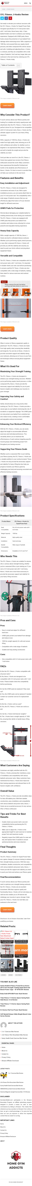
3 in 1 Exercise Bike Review (10, 1031)
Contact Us (5, 1054)
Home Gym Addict (18, 1182)
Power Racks (10, 9)
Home (3, 9)
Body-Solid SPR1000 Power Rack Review (13, 994)
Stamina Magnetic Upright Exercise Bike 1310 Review (15, 1092)
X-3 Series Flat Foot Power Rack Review (13, 1010)
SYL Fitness (19, 975)
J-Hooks (3, 975)
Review (10, 975)
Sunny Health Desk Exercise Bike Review (14, 1038)
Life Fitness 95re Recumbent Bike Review (15, 1035)
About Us (4, 1051)
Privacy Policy (6, 1057)
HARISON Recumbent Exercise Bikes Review (12, 1089)
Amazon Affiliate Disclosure (10, 1061)
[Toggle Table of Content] (17, 65)
